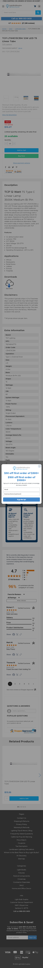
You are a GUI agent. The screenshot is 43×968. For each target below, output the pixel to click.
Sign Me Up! (21, 499)
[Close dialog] (39, 466)
